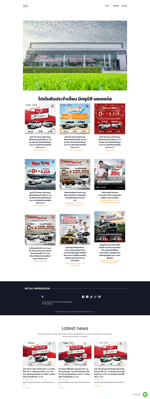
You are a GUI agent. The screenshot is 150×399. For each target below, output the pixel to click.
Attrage (35, 150)
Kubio (93, 312)
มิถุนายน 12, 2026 (29, 379)
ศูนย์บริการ (112, 202)
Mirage (40, 150)
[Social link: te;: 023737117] (96, 296)
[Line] (145, 394)
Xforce (69, 205)
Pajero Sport (77, 203)
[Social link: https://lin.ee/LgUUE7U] (88, 296)
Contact (124, 6)
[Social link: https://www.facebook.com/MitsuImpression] (84, 296)
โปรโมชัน (116, 6)
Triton (83, 203)
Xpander (74, 205)
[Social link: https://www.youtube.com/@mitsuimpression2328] (92, 296)
